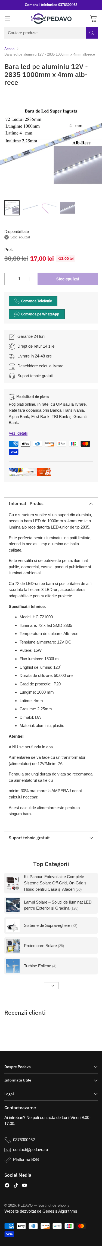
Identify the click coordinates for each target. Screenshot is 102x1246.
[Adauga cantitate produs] (29, 279)
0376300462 (24, 1139)
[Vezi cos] (93, 18)
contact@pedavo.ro (30, 1149)
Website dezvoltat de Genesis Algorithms (40, 1211)
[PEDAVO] (51, 18)
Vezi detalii (18, 433)
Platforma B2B (26, 1159)
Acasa (9, 49)
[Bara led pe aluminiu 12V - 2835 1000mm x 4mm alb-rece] (51, 144)
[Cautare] (92, 33)
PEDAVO (25, 1205)
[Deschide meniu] (7, 18)
